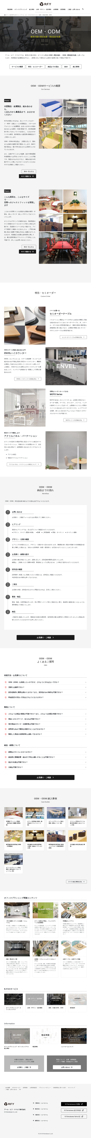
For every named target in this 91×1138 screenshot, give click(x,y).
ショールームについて (67, 1046)
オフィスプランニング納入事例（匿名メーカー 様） (56, 822)
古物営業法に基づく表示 (59, 1087)
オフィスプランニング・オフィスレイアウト (13, 1008)
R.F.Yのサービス (16, 1087)
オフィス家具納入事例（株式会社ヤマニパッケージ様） (34, 823)
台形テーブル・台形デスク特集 (71, 959)
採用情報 (25, 1087)
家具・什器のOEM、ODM (56, 1008)
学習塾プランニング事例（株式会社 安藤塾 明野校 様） (13, 823)
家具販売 (72, 1008)
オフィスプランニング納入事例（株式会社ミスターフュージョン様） (13, 869)
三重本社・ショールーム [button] (41, 1103)
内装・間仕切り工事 (11, 959)
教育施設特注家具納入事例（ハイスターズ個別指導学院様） (56, 846)
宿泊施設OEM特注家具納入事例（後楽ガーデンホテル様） (34, 846)
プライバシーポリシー (45, 1087)
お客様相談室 (33, 1087)
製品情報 (35, 1046)
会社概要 (7, 1087)
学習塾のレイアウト (68, 921)
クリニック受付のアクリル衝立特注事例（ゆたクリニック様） (77, 823)
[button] (29, 171)
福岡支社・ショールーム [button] (41, 1120)
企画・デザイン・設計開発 (34, 1008)
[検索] (83, 9)
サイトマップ (71, 1087)
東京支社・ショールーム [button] (41, 1109)
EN (20, 1089)
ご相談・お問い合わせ (11, 1089)
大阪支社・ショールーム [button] (41, 1115)
